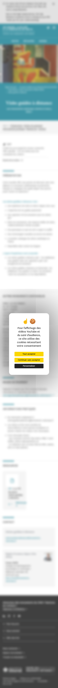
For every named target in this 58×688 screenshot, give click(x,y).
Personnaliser (29, 366)
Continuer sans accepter (29, 360)
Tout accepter (29, 354)
